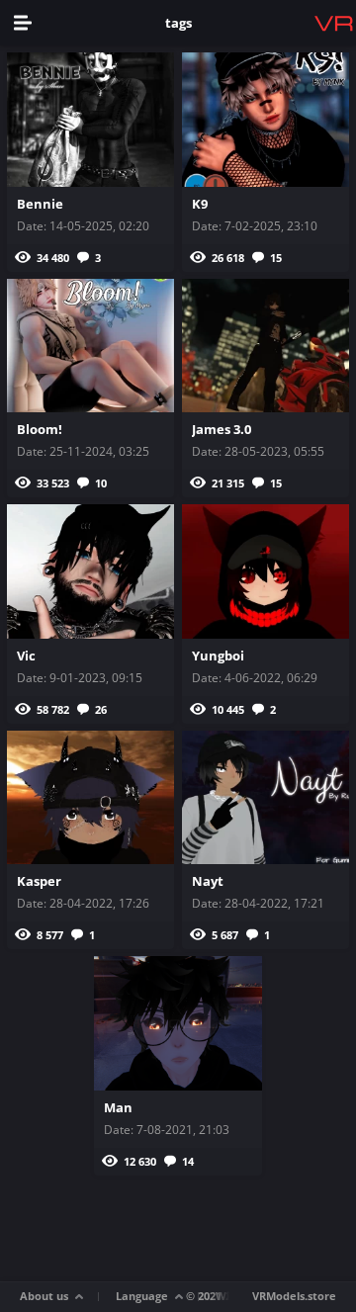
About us (44, 1295)
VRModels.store (294, 1295)
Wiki (227, 1295)
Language (142, 1295)
